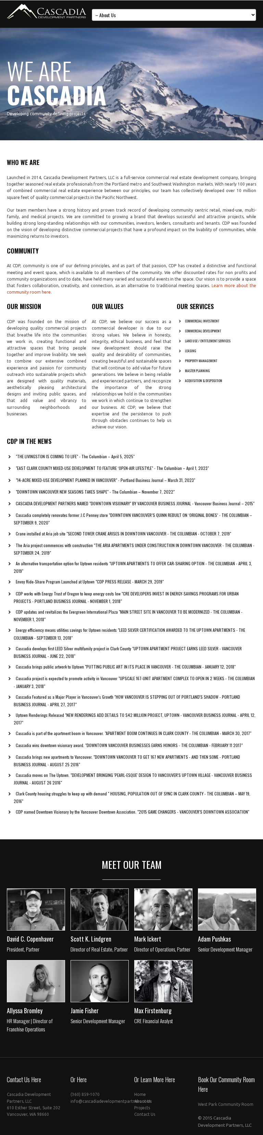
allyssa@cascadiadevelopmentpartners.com (49, 979)
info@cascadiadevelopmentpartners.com (111, 1101)
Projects (142, 1108)
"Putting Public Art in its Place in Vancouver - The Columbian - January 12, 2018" (160, 667)
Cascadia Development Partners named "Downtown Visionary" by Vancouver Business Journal (104, 503)
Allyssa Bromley (24, 1010)
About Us (143, 1101)
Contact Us (144, 1114)
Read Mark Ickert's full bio (162, 924)
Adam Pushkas (214, 938)
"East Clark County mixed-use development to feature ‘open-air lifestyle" (84, 468)
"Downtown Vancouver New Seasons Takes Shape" (62, 492)
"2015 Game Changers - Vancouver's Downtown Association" (193, 812)
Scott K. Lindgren (91, 938)
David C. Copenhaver (30, 938)
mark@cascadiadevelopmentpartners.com (175, 908)
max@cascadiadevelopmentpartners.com (174, 979)
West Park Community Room (225, 1104)
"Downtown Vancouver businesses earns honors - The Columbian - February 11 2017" (164, 745)
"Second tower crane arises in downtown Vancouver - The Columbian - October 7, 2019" (148, 533)
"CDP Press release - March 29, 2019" (130, 581)
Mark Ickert (147, 938)
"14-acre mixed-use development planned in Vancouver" (66, 480)
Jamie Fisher (85, 1010)
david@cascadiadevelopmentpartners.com (48, 908)
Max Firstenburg (153, 1010)
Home (140, 1094)
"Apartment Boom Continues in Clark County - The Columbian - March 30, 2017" (178, 733)
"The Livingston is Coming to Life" (47, 456)
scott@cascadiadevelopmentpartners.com (111, 908)
